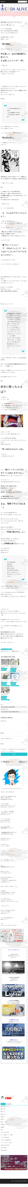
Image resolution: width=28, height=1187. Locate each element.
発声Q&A (2, 1116)
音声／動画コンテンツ (5, 685)
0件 (8, 25)
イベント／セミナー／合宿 (6, 1142)
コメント (9, 651)
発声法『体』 (3, 670)
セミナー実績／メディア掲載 (6, 1134)
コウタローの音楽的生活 (7, 649)
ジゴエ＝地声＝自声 (5, 1137)
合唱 (1, 1129)
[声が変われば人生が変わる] (14, 8)
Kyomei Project (4, 1147)
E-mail (3, 738)
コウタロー (13, 25)
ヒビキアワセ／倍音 (5, 1132)
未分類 (2, 1119)
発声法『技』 (3, 1109)
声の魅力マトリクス (5, 1124)
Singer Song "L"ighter (5, 1145)
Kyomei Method (4, 668)
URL (3, 743)
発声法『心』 (13, 671)
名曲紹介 (2, 1127)
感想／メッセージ (4, 1121)
